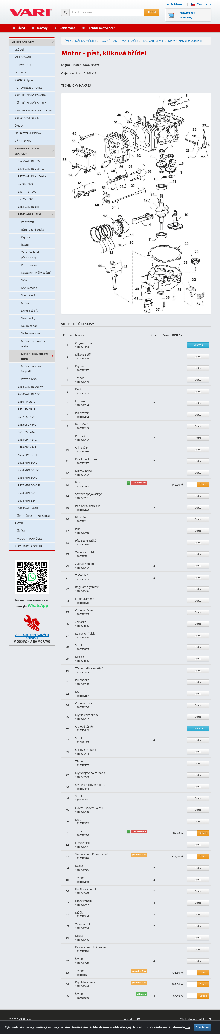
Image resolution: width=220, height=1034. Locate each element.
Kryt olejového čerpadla (90, 773)
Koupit (203, 484)
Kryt (78, 692)
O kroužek (81, 447)
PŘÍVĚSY (20, 531)
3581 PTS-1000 (27, 191)
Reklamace (67, 28)
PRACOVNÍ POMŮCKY (28, 539)
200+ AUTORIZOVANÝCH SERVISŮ (32, 636)
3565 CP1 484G (27, 440)
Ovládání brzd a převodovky (31, 254)
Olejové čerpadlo (86, 750)
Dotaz (198, 356)
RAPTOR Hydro (24, 80)
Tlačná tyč (81, 575)
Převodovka (29, 265)
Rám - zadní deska (32, 229)
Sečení (25, 280)
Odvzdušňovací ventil (89, 808)
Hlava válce (82, 843)
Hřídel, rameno (84, 599)
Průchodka (82, 680)
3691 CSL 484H (27, 432)
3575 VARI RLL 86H (30, 161)
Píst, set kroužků (85, 540)
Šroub (79, 645)
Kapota (25, 237)
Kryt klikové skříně (87, 715)
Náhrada (198, 344)
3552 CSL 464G (27, 417)
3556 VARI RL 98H (29, 214)
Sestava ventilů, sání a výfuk (93, 854)
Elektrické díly (29, 310)
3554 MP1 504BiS (28, 470)
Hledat (151, 12)
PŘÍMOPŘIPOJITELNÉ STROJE (33, 516)
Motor (25, 303)
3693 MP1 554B (27, 493)
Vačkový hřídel (84, 552)
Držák (78, 912)
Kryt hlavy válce (85, 982)
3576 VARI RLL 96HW (31, 169)
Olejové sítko (83, 703)
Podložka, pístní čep (88, 506)
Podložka (81, 436)
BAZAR (19, 523)
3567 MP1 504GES (29, 485)
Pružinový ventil (85, 889)
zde (187, 1027)
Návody (42, 28)
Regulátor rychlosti (87, 587)
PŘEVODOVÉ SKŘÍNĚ (28, 118)
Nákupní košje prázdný (187, 15)
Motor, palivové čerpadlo (31, 368)
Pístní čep (81, 517)
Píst (77, 529)
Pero (78, 482)
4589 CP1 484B (27, 447)
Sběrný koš (28, 295)
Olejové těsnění (85, 343)
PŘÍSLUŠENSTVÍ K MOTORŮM (33, 110)
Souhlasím (202, 1027)
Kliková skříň (83, 354)
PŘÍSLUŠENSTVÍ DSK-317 (30, 103)
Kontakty (129, 1019)
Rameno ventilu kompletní (92, 947)
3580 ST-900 (25, 184)
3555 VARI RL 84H (29, 207)
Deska (79, 389)
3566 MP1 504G (27, 478)
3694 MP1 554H (28, 501)
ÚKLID (19, 126)
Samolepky (28, 318)
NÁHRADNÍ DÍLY (22, 42)
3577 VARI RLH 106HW (32, 176)
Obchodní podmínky (193, 1019)
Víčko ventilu (83, 924)
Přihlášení (177, 4)
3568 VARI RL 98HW (30, 386)
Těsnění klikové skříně (89, 668)
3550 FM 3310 (26, 402)
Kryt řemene (29, 288)
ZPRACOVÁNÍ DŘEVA (28, 133)
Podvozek (27, 222)
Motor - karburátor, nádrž (33, 343)
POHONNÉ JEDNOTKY (28, 88)
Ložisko (80, 401)
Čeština (202, 4)
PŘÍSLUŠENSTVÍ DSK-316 (30, 95)
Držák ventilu (83, 901)
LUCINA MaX (23, 72)
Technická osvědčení (101, 28)
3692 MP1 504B (27, 462)
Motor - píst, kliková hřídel (35, 356)
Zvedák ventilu (84, 564)
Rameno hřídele (85, 633)
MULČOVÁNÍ (23, 57)
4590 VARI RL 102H (30, 394)
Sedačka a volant (32, 333)
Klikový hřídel (83, 471)
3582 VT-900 (25, 199)
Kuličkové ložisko (86, 459)
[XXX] (32, 623)
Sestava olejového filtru (90, 785)
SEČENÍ (19, 50)
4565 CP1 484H (27, 455)
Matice (79, 657)
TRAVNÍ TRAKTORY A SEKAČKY (29, 150)
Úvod (21, 28)
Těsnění (80, 378)
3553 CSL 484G (27, 424)
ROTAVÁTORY (23, 65)
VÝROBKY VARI (24, 141)
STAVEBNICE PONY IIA (29, 546)
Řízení (25, 245)
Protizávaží (82, 413)
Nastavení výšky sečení (35, 272)
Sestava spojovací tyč (88, 494)
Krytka (79, 366)
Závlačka (80, 622)
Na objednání (29, 326)
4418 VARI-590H (28, 508)
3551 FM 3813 (26, 409)
